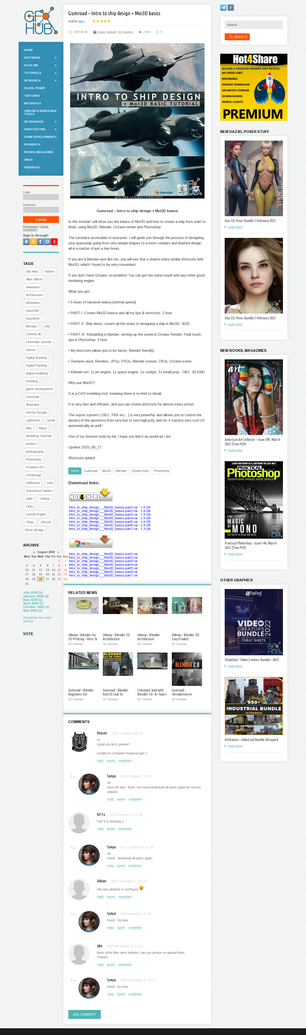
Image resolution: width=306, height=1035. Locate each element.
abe (99, 945)
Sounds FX (32, 144)
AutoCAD (32, 310)
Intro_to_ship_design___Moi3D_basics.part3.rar (103, 561)
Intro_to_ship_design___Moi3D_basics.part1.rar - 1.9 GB (110, 507)
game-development (39, 389)
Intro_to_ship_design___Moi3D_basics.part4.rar (103, 564)
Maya (42, 428)
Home (28, 50)
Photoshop (161, 471)
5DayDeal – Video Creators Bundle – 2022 (252, 660)
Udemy (45, 498)
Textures (31, 95)
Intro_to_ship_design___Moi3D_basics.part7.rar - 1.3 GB (110, 529)
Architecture (34, 295)
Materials (32, 103)
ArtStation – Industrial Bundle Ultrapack (251, 740)
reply (100, 760)
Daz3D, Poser (34, 88)
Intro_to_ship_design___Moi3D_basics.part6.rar (103, 572)
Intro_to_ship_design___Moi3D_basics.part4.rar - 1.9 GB (110, 518)
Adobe (49, 271)
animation (33, 287)
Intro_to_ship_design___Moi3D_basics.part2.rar (103, 557)
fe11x (101, 814)
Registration (30, 226)
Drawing (32, 381)
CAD (47, 326)
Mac (29, 428)
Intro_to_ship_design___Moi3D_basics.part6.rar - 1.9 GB (110, 525)
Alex (81, 21)
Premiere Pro (35, 467)
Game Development (39, 137)
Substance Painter (39, 491)
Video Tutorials (107, 32)
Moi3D (106, 471)
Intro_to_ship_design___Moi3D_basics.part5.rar (103, 568)
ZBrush (46, 522)
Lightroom (33, 420)
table (29, 498)
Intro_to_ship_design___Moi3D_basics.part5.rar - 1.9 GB (110, 521)
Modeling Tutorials (39, 436)
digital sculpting (37, 373)
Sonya (111, 776)
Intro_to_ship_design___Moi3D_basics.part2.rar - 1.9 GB (110, 511)
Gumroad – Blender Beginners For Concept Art (81, 694)
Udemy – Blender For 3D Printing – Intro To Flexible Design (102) (82, 639)
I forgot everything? (35, 228)
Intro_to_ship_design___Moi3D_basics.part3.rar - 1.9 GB (110, 514)
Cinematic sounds (39, 342)
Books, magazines (38, 152)
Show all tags (34, 530)
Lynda (51, 420)
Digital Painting (36, 365)
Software (32, 57)
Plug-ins (31, 65)
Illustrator (32, 404)
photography (35, 451)
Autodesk (32, 318)
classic (31, 350)
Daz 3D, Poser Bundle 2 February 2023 (250, 318)
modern (31, 444)
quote (111, 760)
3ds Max (32, 271)
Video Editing (34, 129)
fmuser (102, 733)
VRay (30, 522)
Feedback (32, 167)
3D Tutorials (125, 32)
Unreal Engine (36, 514)
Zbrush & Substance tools (40, 112)
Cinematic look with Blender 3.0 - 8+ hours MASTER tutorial (151, 694)
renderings (33, 475)
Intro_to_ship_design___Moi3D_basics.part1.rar (103, 554)
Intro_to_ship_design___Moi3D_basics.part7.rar (103, 575)
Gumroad (90, 471)
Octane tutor (140, 471)
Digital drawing (36, 357)
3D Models (32, 80)
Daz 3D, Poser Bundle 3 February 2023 (250, 221)
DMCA (28, 159)
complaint (125, 760)
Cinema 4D (34, 334)
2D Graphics (33, 121)
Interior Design (36, 412)
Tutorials (32, 73)
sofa (50, 483)
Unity (29, 506)
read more (235, 227)
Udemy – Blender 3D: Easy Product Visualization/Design (186, 639)
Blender (121, 471)
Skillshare (33, 483)
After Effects (34, 279)
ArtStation (33, 303)
